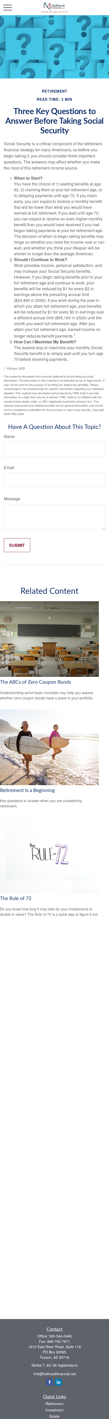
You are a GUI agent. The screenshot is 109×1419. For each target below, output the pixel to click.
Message (12, 499)
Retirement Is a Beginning (27, 790)
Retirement (54, 1403)
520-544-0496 (60, 1336)
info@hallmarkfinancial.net (54, 1373)
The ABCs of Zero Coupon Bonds (35, 682)
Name (9, 436)
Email (9, 467)
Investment (54, 1409)
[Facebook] (49, 1382)
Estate (54, 1416)
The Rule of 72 (15, 898)
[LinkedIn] (58, 1382)
